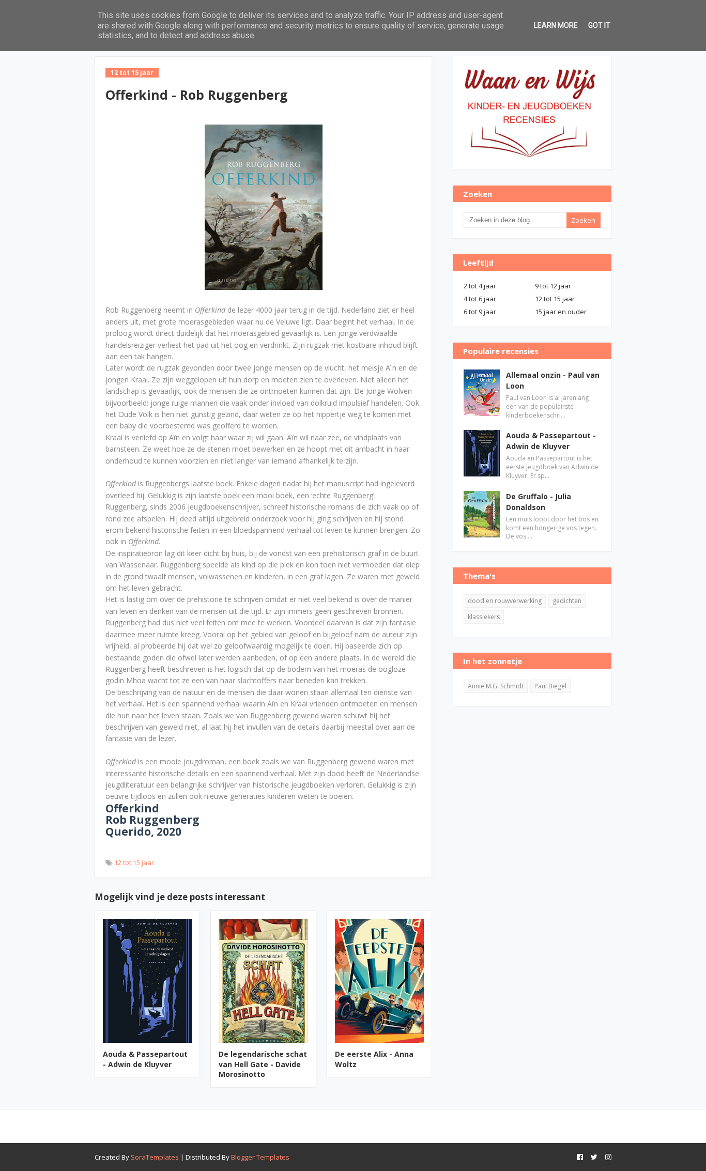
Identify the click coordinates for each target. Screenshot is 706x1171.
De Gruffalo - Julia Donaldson (538, 501)
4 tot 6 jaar (480, 298)
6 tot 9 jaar (480, 311)
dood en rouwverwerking (505, 600)
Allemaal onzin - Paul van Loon (553, 380)
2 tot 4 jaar (480, 285)
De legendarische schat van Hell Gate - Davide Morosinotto (263, 1064)
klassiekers (484, 616)
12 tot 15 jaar (134, 862)
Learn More (556, 25)
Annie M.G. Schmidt (496, 686)
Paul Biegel (550, 686)
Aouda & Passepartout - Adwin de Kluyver (145, 1059)
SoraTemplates (155, 1157)
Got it (599, 25)
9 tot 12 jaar (553, 285)
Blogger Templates (260, 1157)
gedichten (566, 600)
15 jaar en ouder (561, 311)
